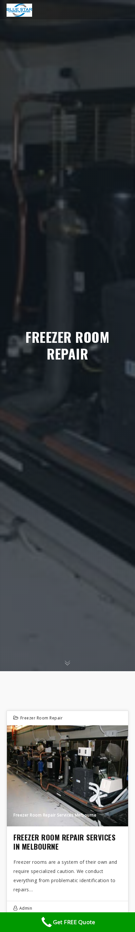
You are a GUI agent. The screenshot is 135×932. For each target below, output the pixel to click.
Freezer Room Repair (41, 718)
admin (25, 908)
